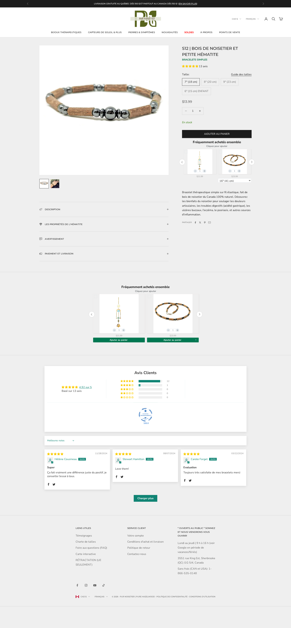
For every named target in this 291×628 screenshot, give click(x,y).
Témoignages (84, 536)
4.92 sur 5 (85, 387)
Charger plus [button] (145, 498)
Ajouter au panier (217, 134)
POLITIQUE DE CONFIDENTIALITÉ (171, 596)
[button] (190, 66)
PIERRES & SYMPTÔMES (141, 32)
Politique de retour (138, 548)
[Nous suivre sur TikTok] (103, 585)
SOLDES (189, 32)
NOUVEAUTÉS (170, 32)
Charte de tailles (86, 542)
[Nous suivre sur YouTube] (94, 585)
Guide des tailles (241, 74)
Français (251, 19)
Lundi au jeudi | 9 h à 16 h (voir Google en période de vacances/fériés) (196, 547)
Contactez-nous (136, 554)
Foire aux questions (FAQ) (91, 548)
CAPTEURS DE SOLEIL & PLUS (105, 32)
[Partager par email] (209, 222)
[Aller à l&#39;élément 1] (44, 183)
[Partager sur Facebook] (195, 222)
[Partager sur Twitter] (200, 222)
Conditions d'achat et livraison (145, 542)
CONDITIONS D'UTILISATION (202, 596)
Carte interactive (86, 554)
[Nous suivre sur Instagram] (86, 585)
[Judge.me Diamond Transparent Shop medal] (145, 415)
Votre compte (135, 536)
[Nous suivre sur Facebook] (77, 585)
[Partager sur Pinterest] (204, 222)
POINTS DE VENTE (229, 32)
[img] (55, 454)
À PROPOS (206, 32)
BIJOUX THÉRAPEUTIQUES (66, 32)
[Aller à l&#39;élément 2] (55, 183)
